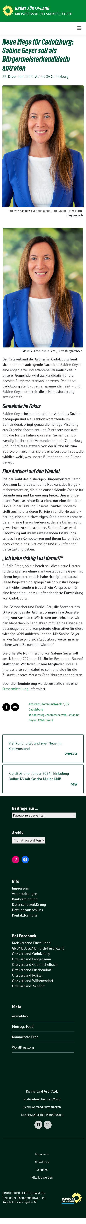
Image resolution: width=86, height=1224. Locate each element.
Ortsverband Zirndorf (28, 986)
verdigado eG (27, 1202)
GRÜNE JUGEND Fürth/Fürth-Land (38, 948)
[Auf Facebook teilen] (6, 707)
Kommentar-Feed (25, 1037)
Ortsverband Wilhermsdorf (32, 980)
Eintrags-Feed (22, 1026)
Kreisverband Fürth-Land (31, 943)
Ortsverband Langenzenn (31, 959)
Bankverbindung (25, 899)
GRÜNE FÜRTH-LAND (32, 8)
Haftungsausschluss (27, 910)
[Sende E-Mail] (15, 707)
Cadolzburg (37, 715)
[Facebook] (38, 1125)
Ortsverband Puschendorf (31, 970)
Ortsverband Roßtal (27, 975)
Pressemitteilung (15, 689)
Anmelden (20, 1016)
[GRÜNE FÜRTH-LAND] (7, 10)
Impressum (20, 888)
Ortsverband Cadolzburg (31, 953)
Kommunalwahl (57, 715)
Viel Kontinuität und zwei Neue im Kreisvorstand (43, 748)
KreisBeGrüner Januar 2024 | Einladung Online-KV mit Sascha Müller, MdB (43, 779)
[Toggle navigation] (79, 28)
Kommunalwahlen (53, 704)
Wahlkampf (46, 720)
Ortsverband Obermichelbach (34, 964)
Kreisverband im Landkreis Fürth (43, 14)
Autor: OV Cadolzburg (51, 76)
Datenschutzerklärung (29, 904)
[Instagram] (48, 1125)
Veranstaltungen (24, 893)
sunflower (33, 1198)
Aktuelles (34, 704)
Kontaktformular (24, 915)
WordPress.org (23, 1047)
